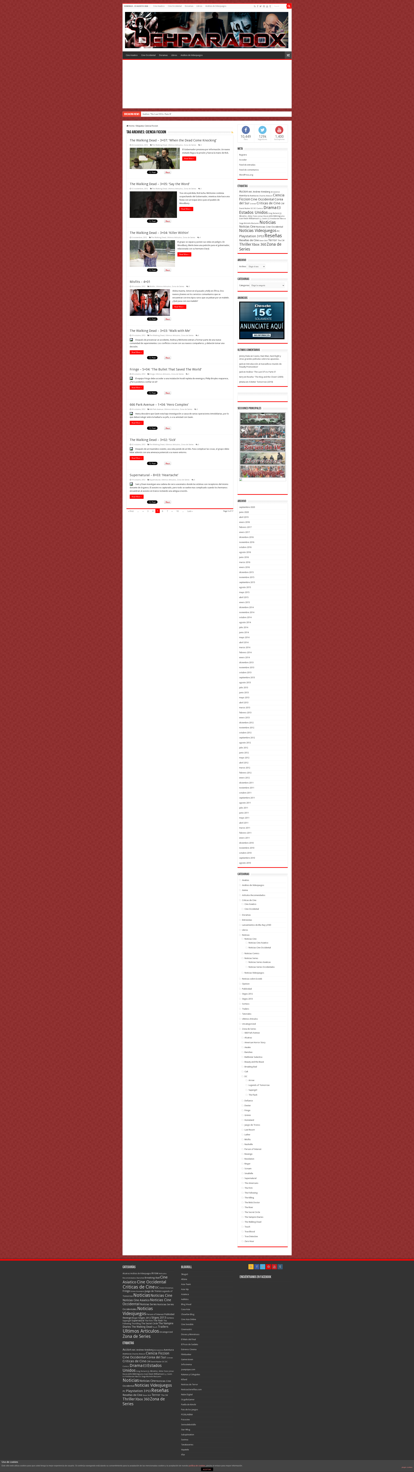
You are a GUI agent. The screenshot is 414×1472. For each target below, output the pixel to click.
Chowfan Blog (187, 1314)
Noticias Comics (252, 953)
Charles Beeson (265, 196)
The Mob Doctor (252, 1202)
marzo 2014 (244, 647)
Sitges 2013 (247, 999)
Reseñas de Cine (249, 240)
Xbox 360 (259, 244)
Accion (243, 191)
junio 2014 (244, 632)
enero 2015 (244, 602)
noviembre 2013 (246, 667)
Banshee (248, 1052)
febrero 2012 (245, 772)
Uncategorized (249, 1024)
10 (177, 511)
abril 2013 (243, 702)
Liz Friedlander (273, 219)
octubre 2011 (245, 793)
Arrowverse (275, 192)
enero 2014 (244, 657)
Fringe (152, 374)
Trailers (245, 1009)
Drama (270, 207)
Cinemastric (186, 1329)
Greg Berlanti (273, 213)
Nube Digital (187, 1394)
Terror (272, 240)
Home (131, 126)
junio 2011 (244, 813)
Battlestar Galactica (253, 1057)
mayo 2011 (244, 818)
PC (278, 231)
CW (282, 203)
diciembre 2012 (246, 722)
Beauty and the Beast (254, 1062)
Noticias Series (251, 958)
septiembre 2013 (247, 677)
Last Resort (250, 1130)
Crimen (253, 204)
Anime (245, 890)
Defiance (249, 1100)
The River (249, 1207)
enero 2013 (244, 717)
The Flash (253, 1095)
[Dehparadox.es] (206, 29)
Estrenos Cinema (188, 1349)
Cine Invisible (187, 1324)
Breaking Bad (251, 1066)
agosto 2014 (245, 622)
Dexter (248, 1105)
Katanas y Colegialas (190, 1374)
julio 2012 (243, 747)
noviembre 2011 (246, 788)
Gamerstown (187, 1359)
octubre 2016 (245, 547)
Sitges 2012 (247, 994)
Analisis (245, 880)
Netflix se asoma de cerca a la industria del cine (163, 114)
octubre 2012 (245, 732)
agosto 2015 (245, 587)
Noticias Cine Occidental (269, 226)
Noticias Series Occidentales (262, 967)
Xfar (183, 1454)
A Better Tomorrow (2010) (261, 382)
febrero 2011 (245, 833)
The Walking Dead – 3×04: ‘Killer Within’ (159, 233)
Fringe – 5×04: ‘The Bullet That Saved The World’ (166, 369)
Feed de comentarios (249, 170)
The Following (251, 1193)
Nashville (249, 1144)
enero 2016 (244, 567)
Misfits (152, 286)
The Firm (249, 1188)
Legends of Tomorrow (259, 1085)
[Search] (289, 6)
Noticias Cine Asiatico (258, 943)
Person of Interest (253, 1149)
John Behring (274, 216)
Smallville (249, 1173)
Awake (248, 1047)
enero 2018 (244, 522)
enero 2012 (244, 777)
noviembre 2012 (246, 727)
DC (252, 208)
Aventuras (254, 196)
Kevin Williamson (251, 218)
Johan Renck (263, 216)
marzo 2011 (244, 828)
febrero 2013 (245, 712)
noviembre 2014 (246, 612)
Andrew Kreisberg (261, 191)
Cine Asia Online (188, 1319)
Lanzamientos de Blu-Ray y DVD (256, 925)
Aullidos (185, 1299)
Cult (246, 1071)
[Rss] (255, 6)
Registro (243, 155)
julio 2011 (243, 808)
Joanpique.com (188, 1369)
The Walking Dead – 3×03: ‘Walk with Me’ (160, 331)
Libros (199, 6)
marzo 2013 (244, 707)
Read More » (189, 158)
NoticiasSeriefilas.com (191, 1389)
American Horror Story (255, 1042)
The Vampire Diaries (254, 1217)
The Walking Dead (159, 145)
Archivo (242, 266)
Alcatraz (248, 1037)
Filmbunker (186, 1354)
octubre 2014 (245, 617)
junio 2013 (244, 692)
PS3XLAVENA (187, 1414)
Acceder (243, 160)
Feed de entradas (247, 165)
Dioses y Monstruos (190, 1334)
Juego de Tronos (252, 1125)
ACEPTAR (207, 1469)
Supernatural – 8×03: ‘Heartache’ (154, 475)
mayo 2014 (244, 637)
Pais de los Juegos (189, 1409)
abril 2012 (243, 762)
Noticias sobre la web (252, 979)
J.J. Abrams (152, 1371)
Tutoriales (246, 1014)
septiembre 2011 (247, 798)
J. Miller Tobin (252, 216)
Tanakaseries (187, 1444)
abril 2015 (243, 597)
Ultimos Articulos (175, 145)
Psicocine (185, 1419)
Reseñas (273, 235)
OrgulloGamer (188, 1399)
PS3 (261, 236)
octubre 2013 (245, 672)
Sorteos (245, 1004)
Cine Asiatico (159, 6)
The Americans (251, 1183)
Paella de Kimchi (188, 1404)
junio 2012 (244, 752)
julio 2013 (243, 687)
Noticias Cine (247, 226)
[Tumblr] (270, 6)
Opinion (246, 984)
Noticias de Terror (189, 1384)
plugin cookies (407, 1467)
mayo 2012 (244, 757)
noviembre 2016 (246, 542)
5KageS (184, 1274)
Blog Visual (186, 1304)
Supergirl (253, 1090)
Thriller (245, 244)
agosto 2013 (245, 682)
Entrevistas (247, 920)
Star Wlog (185, 1429)
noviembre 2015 (246, 577)
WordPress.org (246, 175)
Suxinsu (184, 1439)
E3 (279, 208)
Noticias (267, 222)
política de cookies (197, 1466)
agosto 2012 (245, 742)
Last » (190, 511)
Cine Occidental (175, 6)
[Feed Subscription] (232, 132)
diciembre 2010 (246, 843)
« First (131, 511)
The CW (281, 240)
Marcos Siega (140, 1377)
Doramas (189, 6)
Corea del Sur (156, 1357)
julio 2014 (243, 627)
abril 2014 (243, 642)
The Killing (249, 1197)
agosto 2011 (245, 803)
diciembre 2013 (246, 662)
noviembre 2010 (246, 848)
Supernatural (155, 480)
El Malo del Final (188, 1339)
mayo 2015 (244, 592)
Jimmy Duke (244, 356)
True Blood (250, 1231)
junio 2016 (244, 557)
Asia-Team (186, 1284)
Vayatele (185, 1449)
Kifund (184, 1379)
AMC (250, 192)
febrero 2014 (245, 652)
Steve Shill (263, 241)
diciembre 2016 (246, 537)
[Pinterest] (264, 6)
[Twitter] (260, 6)
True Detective (251, 1236)
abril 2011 (243, 823)
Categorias (244, 285)
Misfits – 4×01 (140, 282)
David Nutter (244, 208)
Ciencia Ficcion (157, 1353)
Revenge (248, 1154)
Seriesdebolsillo (188, 1424)
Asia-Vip (185, 1289)
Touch (247, 1227)
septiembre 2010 (247, 858)
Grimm (248, 1115)
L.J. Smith (263, 219)
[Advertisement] (207, 84)
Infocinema (186, 1364)
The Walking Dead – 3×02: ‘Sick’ (153, 440)
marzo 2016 (244, 562)
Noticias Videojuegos (257, 230)
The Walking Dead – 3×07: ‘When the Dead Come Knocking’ (173, 140)
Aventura (244, 195)
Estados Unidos (253, 212)
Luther (247, 1134)
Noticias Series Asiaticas (260, 962)
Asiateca (185, 1294)
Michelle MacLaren (251, 223)
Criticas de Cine (268, 203)
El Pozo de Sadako (189, 1344)
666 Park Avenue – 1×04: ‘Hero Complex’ (159, 405)
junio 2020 (244, 512)
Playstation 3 (249, 236)
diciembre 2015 (246, 572)
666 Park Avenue (156, 409)
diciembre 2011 (246, 782)
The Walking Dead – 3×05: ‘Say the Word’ (160, 184)
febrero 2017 (245, 527)
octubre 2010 (245, 853)
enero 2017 (244, 532)
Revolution (249, 1159)
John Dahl (144, 1374)
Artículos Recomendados (253, 895)
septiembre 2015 (247, 582)
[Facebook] (258, 6)
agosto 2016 (245, 552)
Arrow (251, 1080)
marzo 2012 (244, 767)
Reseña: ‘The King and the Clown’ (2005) (265, 377)
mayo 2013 (244, 697)
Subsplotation (187, 1434)
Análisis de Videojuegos (215, 6)
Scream (248, 1168)
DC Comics (258, 208)
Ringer (248, 1163)
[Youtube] (267, 6)
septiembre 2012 (247, 737)
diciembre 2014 (246, 607)
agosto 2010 (245, 863)
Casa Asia (185, 1309)
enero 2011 (244, 838)
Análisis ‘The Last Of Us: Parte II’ (261, 372)
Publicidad (247, 989)
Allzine (184, 1279)
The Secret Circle (252, 1212)
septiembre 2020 (247, 507)
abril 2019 (243, 517)
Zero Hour (249, 1241)
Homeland (249, 1120)
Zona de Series (190, 145)
